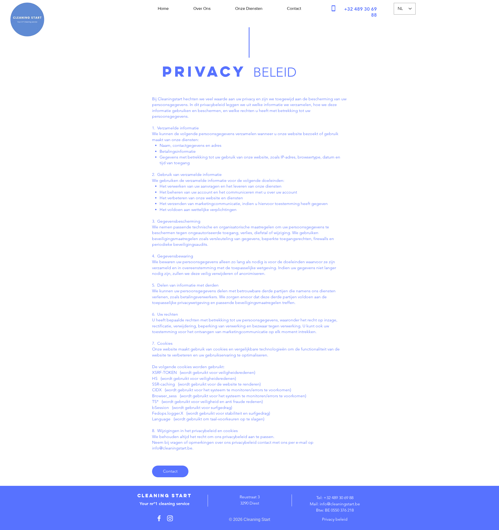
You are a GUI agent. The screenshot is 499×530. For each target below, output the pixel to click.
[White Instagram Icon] (170, 518)
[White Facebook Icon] (159, 518)
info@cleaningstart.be (172, 448)
